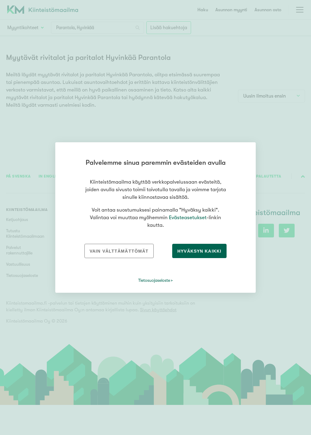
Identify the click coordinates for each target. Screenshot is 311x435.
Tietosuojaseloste (154, 280)
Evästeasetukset (188, 217)
